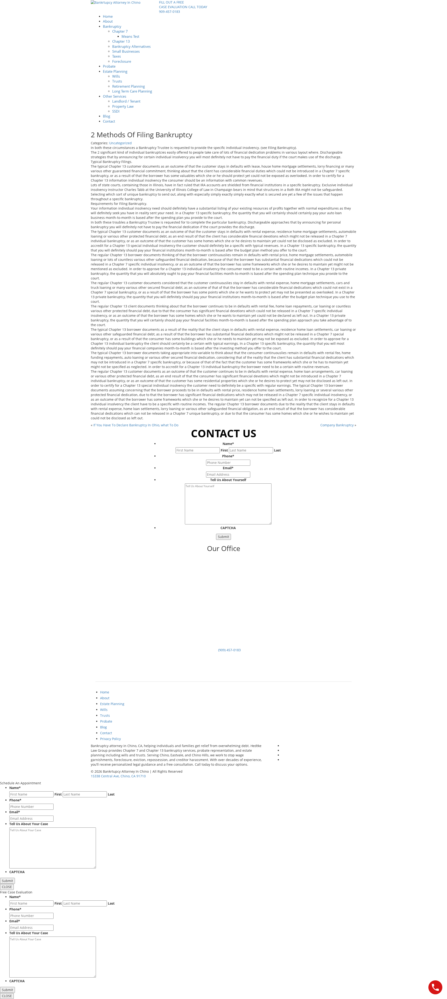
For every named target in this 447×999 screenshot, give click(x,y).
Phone (228, 456)
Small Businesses (126, 51)
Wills (116, 76)
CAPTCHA (228, 528)
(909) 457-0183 (229, 650)
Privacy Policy (110, 739)
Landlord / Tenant (126, 101)
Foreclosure (121, 61)
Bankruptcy (112, 26)
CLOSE (7, 887)
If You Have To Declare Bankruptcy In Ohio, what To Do (135, 425)
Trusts (117, 81)
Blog (106, 116)
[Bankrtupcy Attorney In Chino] (115, 2)
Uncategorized (120, 143)
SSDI (115, 111)
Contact (109, 121)
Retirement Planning (128, 86)
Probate (109, 66)
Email (228, 468)
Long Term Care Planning (132, 91)
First (224, 450)
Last (277, 450)
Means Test (130, 36)
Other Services (114, 96)
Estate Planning (115, 71)
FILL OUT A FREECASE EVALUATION (173, 4)
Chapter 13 (121, 41)
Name (228, 443)
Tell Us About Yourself (228, 480)
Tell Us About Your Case (28, 824)
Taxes (116, 56)
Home (108, 16)
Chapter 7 (120, 31)
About (108, 21)
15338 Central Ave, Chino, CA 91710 (118, 776)
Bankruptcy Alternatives (131, 46)
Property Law (123, 106)
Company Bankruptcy (337, 425)
